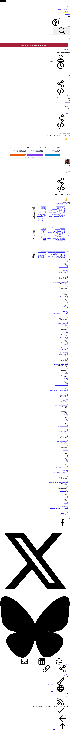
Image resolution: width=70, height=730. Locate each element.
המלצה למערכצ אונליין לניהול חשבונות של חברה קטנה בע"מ (59, 472)
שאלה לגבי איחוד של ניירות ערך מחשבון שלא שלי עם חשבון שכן (55, 238)
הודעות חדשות (60, 9)
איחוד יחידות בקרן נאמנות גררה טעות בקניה (58, 235)
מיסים (45, 209)
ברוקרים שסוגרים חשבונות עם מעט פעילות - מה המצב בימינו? (56, 256)
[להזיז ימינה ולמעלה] (1, 0)
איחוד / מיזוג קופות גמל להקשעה (60, 229)
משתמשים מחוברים (65, 11)
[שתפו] (60, 121)
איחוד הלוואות (62, 213)
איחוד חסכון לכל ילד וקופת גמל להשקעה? (62, 359)
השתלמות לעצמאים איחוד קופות (60, 239)
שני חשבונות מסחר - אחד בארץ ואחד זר (59, 253)
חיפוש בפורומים (65, 36)
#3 (67, 192)
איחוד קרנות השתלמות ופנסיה (60, 233)
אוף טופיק (44, 217)
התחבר (69, 39)
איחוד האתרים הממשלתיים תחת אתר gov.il (58, 231)
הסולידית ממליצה (65, 12)
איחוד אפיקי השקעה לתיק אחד (63, 349)
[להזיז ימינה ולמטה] (1, 1)
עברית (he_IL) (51, 691)
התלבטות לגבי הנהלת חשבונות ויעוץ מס (62, 467)
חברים (67, 10)
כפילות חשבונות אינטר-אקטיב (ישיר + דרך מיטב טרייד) (56, 252)
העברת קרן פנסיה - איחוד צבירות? (60, 218)
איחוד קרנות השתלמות (61, 220)
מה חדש (66, 8)
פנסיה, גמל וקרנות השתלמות (41, 211)
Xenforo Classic (50, 684)
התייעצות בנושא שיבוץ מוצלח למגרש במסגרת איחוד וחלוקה (56, 210)
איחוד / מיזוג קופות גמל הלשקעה (60, 230)
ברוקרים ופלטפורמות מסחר (42, 214)
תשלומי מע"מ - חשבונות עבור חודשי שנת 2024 (58, 254)
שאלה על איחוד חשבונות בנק (60, 207)
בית (67, 6)
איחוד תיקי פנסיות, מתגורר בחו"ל (60, 243)
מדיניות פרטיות (65, 695)
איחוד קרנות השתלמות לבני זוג (63, 354)
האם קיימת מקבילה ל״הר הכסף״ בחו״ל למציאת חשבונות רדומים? (55, 251)
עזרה (67, 696)
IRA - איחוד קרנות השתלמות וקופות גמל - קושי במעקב (57, 216)
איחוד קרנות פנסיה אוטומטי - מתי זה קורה (58, 242)
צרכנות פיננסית (43, 206)
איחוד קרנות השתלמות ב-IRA (60, 240)
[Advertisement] (35, 72)
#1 (67, 95)
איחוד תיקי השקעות (62, 215)
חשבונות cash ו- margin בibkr (60, 257)
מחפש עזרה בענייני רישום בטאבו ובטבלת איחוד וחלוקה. (56, 219)
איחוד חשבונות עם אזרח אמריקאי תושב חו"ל (58, 209)
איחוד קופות (66, 344)
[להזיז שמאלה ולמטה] (0, 1)
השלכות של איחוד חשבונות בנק (60, 208)
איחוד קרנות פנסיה (62, 234)
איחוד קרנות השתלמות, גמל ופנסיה (60, 221)
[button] (56, 25)
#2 (67, 129)
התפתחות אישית (65, 470)
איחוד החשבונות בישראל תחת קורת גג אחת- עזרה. (57, 214)
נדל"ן (45, 210)
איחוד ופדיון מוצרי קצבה (61, 241)
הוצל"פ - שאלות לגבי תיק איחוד (60, 217)
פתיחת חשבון (52, 154)
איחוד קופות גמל (62, 228)
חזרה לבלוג (66, 697)
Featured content (65, 9)
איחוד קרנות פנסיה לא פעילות (60, 236)
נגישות (67, 694)
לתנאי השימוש (39, 45)
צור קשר (66, 693)
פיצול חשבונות (62, 255)
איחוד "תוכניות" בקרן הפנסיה (60, 237)
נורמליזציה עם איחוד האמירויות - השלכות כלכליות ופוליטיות (56, 232)
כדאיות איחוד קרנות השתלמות (60, 211)
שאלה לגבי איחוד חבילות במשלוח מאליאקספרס (58, 227)
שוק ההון (44, 228)
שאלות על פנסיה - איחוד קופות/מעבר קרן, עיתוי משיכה (57, 212)
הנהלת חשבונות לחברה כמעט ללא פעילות (62, 462)
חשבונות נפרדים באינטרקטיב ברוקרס (62, 477)
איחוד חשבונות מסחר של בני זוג (60, 206)
